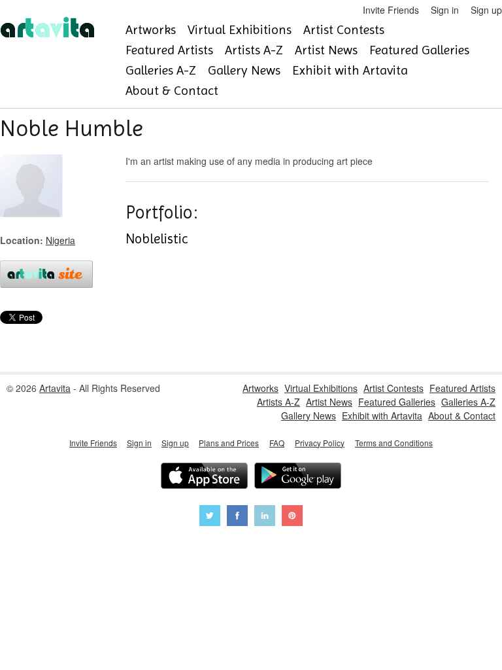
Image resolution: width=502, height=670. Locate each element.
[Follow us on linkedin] (264, 517)
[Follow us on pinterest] (292, 517)
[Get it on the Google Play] (297, 477)
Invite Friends (391, 9)
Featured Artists (169, 50)
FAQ (276, 442)
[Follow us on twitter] (209, 517)
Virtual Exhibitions (240, 29)
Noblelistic (157, 239)
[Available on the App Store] (204, 477)
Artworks (151, 29)
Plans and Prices (229, 442)
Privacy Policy (319, 442)
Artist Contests (343, 29)
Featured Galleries (419, 50)
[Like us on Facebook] (237, 517)
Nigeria (60, 240)
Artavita (55, 388)
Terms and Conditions (394, 442)
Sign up (486, 9)
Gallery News (244, 70)
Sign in (445, 9)
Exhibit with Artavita (350, 70)
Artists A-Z (254, 50)
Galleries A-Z (161, 70)
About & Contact (172, 90)
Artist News (326, 50)
